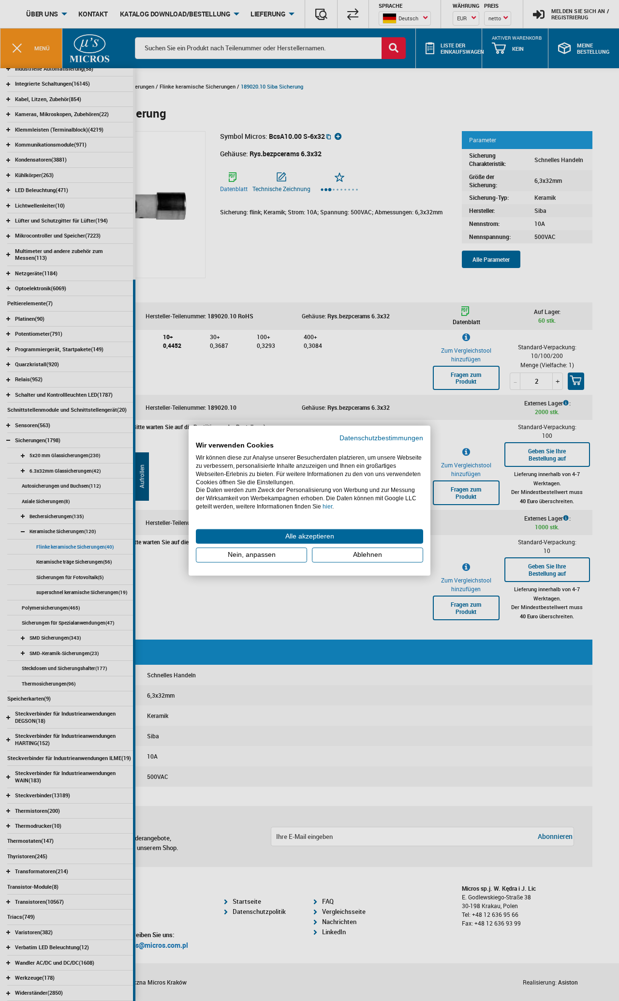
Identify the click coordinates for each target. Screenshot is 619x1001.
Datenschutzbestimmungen (381, 437)
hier (327, 506)
